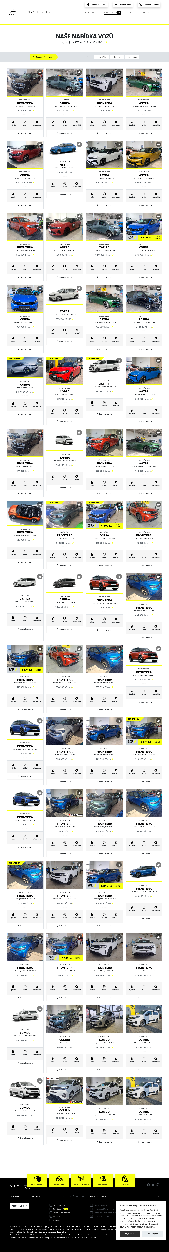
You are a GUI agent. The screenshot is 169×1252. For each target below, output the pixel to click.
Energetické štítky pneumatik (105, 1213)
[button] (25, 133)
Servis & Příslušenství (61, 1213)
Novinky (56, 1216)
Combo (25, 1033)
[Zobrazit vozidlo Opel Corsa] (25, 154)
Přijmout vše (130, 1234)
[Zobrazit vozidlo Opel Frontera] (25, 82)
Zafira (64, 103)
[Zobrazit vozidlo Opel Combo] (25, 1015)
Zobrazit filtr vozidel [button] (44, 57)
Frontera (25, 103)
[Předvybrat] (40, 72)
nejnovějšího (101, 57)
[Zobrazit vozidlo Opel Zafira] (64, 82)
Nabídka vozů (112, 12)
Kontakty (57, 1220)
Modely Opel (90, 12)
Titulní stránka (59, 1205)
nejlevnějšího (117, 57)
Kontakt (145, 12)
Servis (131, 12)
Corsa (25, 175)
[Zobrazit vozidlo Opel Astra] (144, 82)
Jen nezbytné (152, 1234)
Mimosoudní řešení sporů (104, 1209)
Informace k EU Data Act (104, 1216)
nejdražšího (132, 57)
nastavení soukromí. (146, 1227)
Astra (144, 103)
